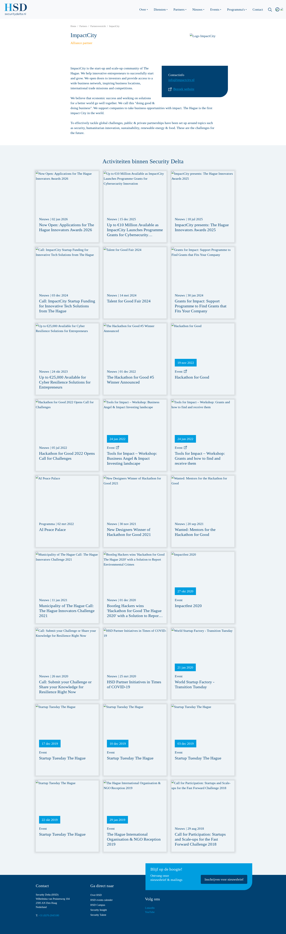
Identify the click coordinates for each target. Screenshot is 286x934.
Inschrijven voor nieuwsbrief (224, 879)
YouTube (150, 912)
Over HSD (96, 895)
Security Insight (98, 909)
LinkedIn (150, 908)
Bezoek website (183, 89)
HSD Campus (97, 905)
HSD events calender (101, 900)
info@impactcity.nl (181, 80)
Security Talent (98, 914)
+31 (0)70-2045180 (49, 915)
